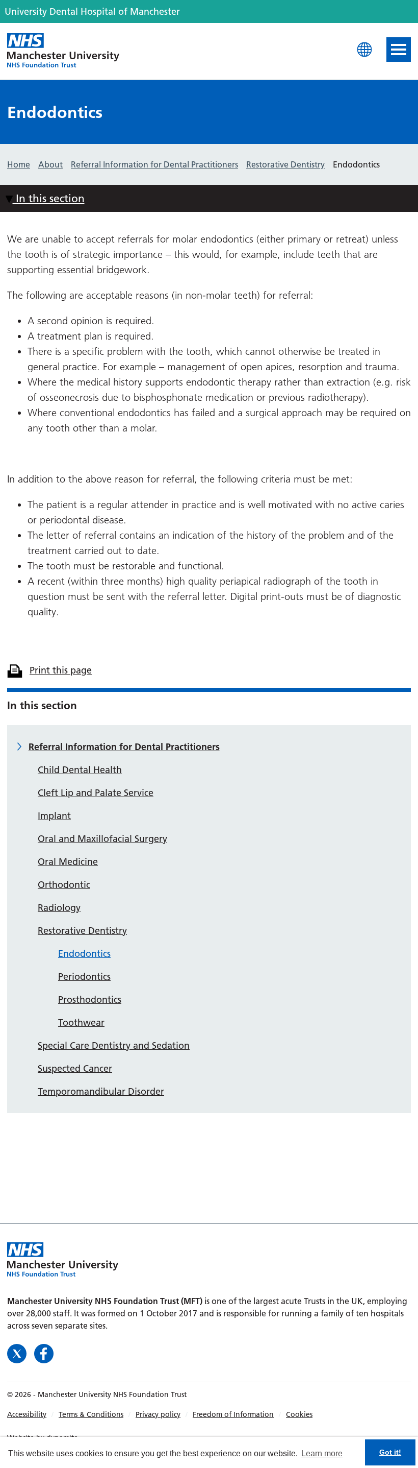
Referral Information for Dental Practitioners (124, 747)
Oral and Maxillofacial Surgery (102, 839)
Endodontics (84, 953)
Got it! (390, 1452)
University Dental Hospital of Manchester (63, 51)
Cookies (299, 1414)
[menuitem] (33, 1414)
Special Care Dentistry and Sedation (114, 1045)
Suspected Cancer (75, 1068)
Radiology (59, 907)
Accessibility (26, 1414)
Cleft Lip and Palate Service (95, 793)
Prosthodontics (89, 999)
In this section (49, 198)
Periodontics (84, 976)
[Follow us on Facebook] (44, 1352)
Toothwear (81, 1022)
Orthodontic (64, 885)
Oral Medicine (68, 862)
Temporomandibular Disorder (101, 1091)
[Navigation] (398, 49)
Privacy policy (158, 1414)
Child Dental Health (80, 770)
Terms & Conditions (91, 1414)
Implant (54, 816)
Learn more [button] (322, 1453)
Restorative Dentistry (82, 930)
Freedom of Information (233, 1414)
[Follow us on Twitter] (18, 1352)
